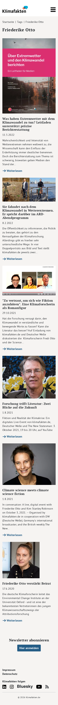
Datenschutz (9, 674)
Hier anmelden (29, 648)
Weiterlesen (14, 171)
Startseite (8, 22)
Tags (20, 22)
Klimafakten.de (33, 697)
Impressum (8, 670)
